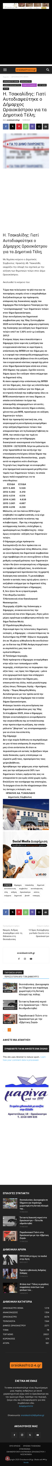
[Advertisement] (26, 38)
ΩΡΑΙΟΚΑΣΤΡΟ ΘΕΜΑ (19, 77)
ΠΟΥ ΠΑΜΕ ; (8, 1023)
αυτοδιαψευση (36, 888)
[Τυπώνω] (46, 126)
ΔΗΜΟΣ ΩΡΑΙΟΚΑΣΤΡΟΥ (12, 85)
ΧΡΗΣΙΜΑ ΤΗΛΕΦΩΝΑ (32, 1446)
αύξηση (14, 892)
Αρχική (6, 77)
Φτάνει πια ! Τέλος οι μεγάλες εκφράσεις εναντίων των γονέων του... (34, 1287)
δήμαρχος (18, 885)
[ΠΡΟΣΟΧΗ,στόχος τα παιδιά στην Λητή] (10, 1260)
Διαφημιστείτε (26, 1406)
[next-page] (9, 1030)
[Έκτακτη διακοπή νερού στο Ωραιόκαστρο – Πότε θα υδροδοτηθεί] (10, 1005)
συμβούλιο (23, 888)
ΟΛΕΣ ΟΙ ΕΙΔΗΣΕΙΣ (29, 85)
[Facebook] (6, 126)
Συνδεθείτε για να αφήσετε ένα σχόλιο (26, 1048)
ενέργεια (7, 895)
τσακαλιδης (29, 885)
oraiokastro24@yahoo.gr (32, 1415)
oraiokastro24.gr (13, 120)
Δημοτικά (18, 895)
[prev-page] (4, 1030)
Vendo (26, 1462)
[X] (12, 126)
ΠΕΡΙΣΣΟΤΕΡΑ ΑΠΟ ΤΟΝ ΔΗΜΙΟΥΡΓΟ (22, 977)
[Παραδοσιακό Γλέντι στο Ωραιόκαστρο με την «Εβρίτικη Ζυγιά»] (10, 1019)
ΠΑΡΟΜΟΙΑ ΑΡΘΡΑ (13, 972)
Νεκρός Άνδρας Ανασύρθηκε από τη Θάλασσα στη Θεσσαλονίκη (12, 935)
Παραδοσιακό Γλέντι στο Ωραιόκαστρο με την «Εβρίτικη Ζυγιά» (33, 1019)
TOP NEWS (42, 85)
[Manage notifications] (7, 1458)
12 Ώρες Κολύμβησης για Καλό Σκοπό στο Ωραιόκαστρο (39, 933)
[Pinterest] (19, 126)
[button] (5, 70)
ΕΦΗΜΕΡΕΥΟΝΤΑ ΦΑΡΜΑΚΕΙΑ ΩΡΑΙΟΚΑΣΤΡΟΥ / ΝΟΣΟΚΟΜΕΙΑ (26, 1453)
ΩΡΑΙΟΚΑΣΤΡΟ (26, 81)
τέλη (6, 892)
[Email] (39, 126)
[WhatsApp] (26, 126)
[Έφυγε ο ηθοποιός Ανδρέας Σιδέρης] (10, 1274)
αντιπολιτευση (10, 888)
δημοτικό (40, 885)
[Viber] (32, 126)
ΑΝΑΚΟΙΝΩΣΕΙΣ (9, 1009)
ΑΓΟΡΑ (6, 89)
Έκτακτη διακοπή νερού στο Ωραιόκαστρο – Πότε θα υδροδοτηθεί (33, 1005)
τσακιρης (36, 895)
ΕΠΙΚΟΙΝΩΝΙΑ (24, 1449)
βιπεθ (27, 895)
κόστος (36, 892)
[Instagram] (26, 959)
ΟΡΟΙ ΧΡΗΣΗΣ (14, 1446)
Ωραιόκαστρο (25, 892)
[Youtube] (32, 959)
